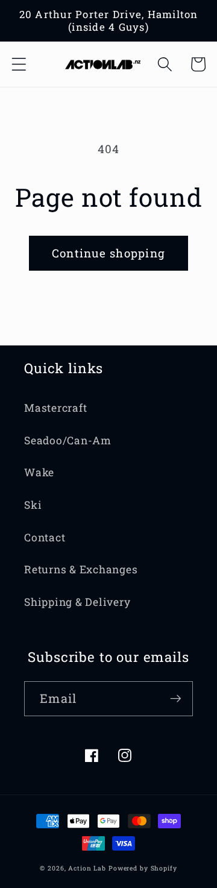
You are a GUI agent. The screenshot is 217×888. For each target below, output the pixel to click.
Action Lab (87, 868)
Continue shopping (108, 252)
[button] (19, 64)
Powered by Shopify (142, 868)
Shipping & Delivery (77, 602)
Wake (39, 472)
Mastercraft (55, 408)
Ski (33, 505)
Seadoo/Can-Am (68, 440)
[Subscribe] (175, 698)
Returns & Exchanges (80, 569)
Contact (44, 537)
